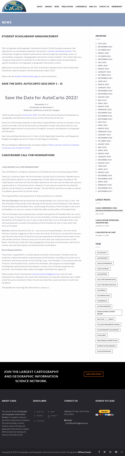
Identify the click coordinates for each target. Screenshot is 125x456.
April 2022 (103, 103)
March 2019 (103, 172)
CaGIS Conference (104, 263)
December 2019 (105, 160)
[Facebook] (99, 452)
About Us (40, 412)
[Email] (116, 452)
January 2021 (104, 135)
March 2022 (103, 106)
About (39, 7)
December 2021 (105, 113)
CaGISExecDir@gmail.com (77, 423)
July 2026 (102, 44)
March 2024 (103, 69)
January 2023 (104, 88)
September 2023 (105, 78)
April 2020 (103, 150)
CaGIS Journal (103, 269)
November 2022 (105, 91)
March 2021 (103, 128)
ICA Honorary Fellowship (108, 330)
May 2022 (102, 100)
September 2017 (105, 191)
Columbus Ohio (103, 295)
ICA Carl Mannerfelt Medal (108, 324)
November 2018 (105, 179)
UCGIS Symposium (104, 351)
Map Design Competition (107, 340)
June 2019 (102, 166)
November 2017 (105, 188)
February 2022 (105, 110)
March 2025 (103, 53)
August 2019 (103, 163)
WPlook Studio (84, 452)
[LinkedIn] (110, 452)
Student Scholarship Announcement (30, 36)
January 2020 (104, 157)
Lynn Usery (101, 335)
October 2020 (104, 141)
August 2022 (103, 97)
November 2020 (105, 138)
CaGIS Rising (102, 274)
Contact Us (104, 7)
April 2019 (103, 169)
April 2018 (103, 182)
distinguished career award (106, 313)
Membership (117, 7)
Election (100, 319)
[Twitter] (104, 452)
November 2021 (105, 116)
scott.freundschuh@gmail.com (45, 274)
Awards (48, 7)
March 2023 (103, 84)
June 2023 (102, 81)
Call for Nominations (106, 279)
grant (111, 319)
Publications (67, 7)
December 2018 (105, 176)
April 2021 (103, 125)
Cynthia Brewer (104, 306)
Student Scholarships (106, 346)
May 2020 (102, 147)
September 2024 (105, 59)
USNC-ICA (93, 7)
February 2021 (105, 132)
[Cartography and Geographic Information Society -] (14, 6)
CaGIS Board (102, 258)
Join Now (40, 421)
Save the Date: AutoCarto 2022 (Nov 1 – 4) (32, 83)
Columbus (101, 290)
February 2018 (105, 185)
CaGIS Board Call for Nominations (28, 155)
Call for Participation (106, 285)
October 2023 (104, 75)
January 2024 (104, 72)
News (56, 7)
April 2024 (103, 66)
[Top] (121, 452)
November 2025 (105, 47)
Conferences (81, 7)
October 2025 (104, 50)
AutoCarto (102, 253)
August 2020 (103, 144)
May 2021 (102, 122)
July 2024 (102, 62)
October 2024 (104, 56)
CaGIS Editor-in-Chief (106, 232)
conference (102, 301)
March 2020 (103, 153)
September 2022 (105, 94)
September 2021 (105, 119)
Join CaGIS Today (93, 374)
